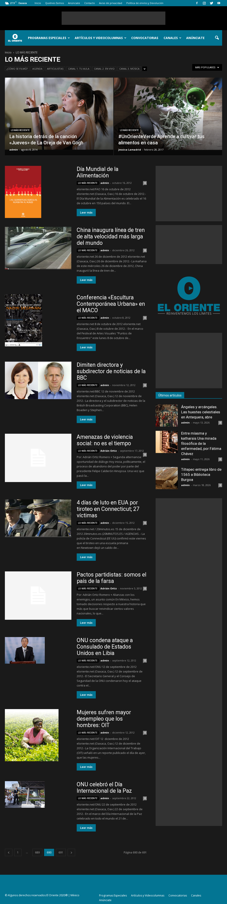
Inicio (38, 3)
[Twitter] (211, 3)
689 (37, 852)
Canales (171, 38)
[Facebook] (197, 3)
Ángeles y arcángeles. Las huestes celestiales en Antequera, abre (200, 412)
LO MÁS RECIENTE (20, 130)
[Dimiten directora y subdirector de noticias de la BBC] (38, 380)
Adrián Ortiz (108, 450)
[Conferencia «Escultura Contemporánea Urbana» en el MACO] (38, 320)
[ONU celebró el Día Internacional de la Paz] (38, 794)
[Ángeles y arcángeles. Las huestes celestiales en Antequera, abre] (167, 415)
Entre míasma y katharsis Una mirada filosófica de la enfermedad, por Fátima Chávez (201, 443)
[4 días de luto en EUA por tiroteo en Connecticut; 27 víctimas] (38, 518)
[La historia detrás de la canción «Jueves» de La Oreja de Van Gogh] (59, 114)
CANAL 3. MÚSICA (129, 68)
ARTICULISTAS (55, 68)
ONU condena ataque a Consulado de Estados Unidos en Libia (105, 646)
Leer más (86, 212)
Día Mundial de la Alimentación (97, 172)
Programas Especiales (47, 38)
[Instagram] (204, 3)
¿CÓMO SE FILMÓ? (17, 68)
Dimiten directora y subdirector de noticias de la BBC (111, 371)
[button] (216, 38)
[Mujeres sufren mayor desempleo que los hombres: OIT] (38, 735)
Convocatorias (144, 38)
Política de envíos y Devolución (144, 3)
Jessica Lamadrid (129, 149)
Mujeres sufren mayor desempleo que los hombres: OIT (104, 718)
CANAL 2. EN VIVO (104, 68)
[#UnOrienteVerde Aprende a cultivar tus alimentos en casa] (168, 114)
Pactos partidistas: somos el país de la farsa (111, 577)
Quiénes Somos (54, 3)
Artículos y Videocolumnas (99, 38)
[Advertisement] (113, 18)
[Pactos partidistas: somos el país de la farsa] (38, 595)
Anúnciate (74, 3)
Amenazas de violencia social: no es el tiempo (105, 440)
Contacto (89, 3)
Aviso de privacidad (110, 3)
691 (61, 852)
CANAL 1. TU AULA (78, 68)
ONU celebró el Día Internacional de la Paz (104, 787)
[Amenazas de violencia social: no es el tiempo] (38, 458)
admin (13, 149)
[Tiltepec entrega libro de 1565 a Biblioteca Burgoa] (167, 478)
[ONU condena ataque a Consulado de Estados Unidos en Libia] (38, 650)
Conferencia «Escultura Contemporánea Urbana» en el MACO (111, 304)
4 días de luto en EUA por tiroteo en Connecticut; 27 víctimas (108, 509)
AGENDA (37, 68)
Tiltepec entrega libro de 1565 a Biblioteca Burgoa (201, 474)
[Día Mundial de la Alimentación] (38, 192)
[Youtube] (218, 3)
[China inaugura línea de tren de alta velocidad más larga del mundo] (38, 248)
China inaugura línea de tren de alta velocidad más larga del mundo (111, 236)
